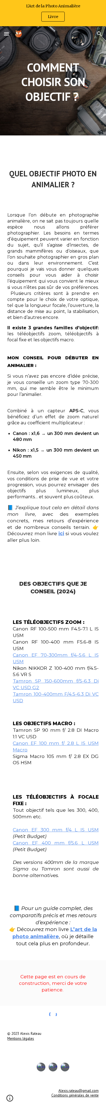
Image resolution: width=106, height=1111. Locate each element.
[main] (53, 81)
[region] (53, 13)
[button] (6, 33)
